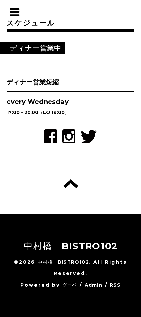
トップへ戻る (70, 183)
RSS (115, 285)
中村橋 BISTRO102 (71, 245)
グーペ (69, 285)
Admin (94, 285)
